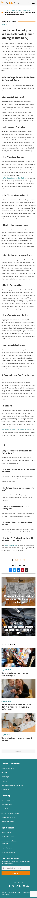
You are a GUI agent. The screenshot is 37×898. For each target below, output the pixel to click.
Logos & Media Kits (8, 800)
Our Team (5, 772)
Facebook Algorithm (11, 545)
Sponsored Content (8, 822)
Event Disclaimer (7, 848)
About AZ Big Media (8, 768)
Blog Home (20, 560)
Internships (5, 777)
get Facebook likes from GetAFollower (14, 178)
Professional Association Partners (12, 785)
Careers (4, 781)
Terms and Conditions (9, 852)
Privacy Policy (6, 832)
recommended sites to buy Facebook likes (16, 430)
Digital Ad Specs (7, 804)
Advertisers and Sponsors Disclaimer (10, 842)
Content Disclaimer (8, 837)
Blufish (8, 895)
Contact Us (5, 789)
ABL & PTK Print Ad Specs (10, 813)
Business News (16, 10)
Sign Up (15, 873)
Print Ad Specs (6, 809)
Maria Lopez (6, 24)
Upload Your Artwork (8, 817)
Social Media (27, 10)
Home (7, 10)
